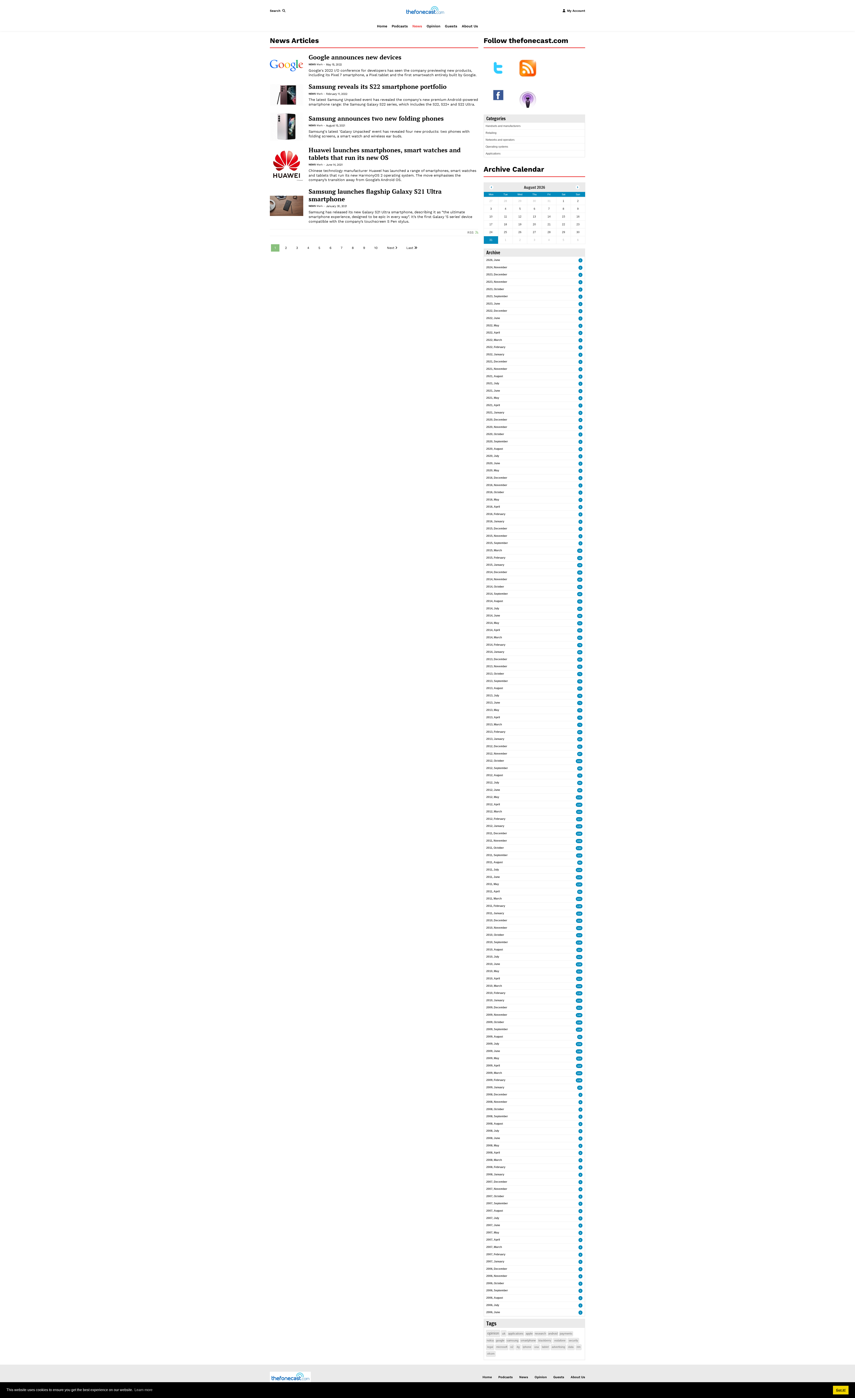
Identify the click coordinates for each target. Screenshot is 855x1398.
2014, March (494, 637)
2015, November (496, 535)
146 (579, 1015)
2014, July (492, 608)
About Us (470, 26)
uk (503, 1333)
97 (579, 732)
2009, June (493, 1051)
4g (518, 1347)
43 (579, 609)
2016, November (496, 485)
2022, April (493, 332)
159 (579, 1044)
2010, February (495, 993)
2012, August (494, 775)
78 (579, 645)
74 (579, 717)
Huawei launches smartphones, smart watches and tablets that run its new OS (385, 153)
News (417, 26)
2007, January (495, 1261)
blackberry (544, 1340)
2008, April (493, 1152)
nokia (490, 1340)
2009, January (495, 1087)
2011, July (492, 869)
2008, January (495, 1174)
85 (579, 652)
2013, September (497, 681)
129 (579, 826)
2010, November (496, 927)
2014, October (495, 586)
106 (579, 833)
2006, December (496, 1268)
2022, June (493, 318)
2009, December (496, 1007)
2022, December (496, 310)
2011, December (496, 833)
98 (579, 768)
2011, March (494, 898)
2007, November (496, 1188)
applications (515, 1333)
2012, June (493, 790)
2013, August (494, 688)
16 (579, 550)
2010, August (494, 949)
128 (579, 964)
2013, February (495, 731)
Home (382, 26)
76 (579, 681)
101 (579, 899)
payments (566, 1333)
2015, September (497, 543)
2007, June (493, 1225)
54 (579, 587)
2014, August (494, 601)
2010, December (496, 920)
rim (578, 1347)
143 (579, 1000)
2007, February (495, 1254)
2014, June (493, 615)
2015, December (496, 528)
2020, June (493, 463)
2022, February (495, 347)
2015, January (495, 564)
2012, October (495, 760)
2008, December (496, 1094)
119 (579, 855)
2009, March (494, 1072)
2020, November (496, 427)
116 (579, 913)
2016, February (495, 514)
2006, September (497, 1290)
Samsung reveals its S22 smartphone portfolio (378, 86)
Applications (493, 153)
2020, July (492, 456)
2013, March (494, 724)
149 (579, 1022)
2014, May (492, 623)
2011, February (495, 906)
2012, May (492, 797)
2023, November (496, 281)
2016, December (496, 477)
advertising (558, 1347)
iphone (527, 1347)
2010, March (494, 985)
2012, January (495, 826)
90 (579, 862)
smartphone (528, 1340)
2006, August (494, 1297)
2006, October (495, 1283)
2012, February (495, 818)
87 (579, 754)
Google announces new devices (355, 57)
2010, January (495, 1000)
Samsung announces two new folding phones (376, 118)
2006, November (496, 1276)
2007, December (496, 1181)
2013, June (493, 702)
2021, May (492, 397)
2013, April (493, 717)
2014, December (496, 572)
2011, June (493, 877)
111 (579, 950)
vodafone (560, 1340)
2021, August (494, 376)
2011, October (495, 847)
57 (579, 688)
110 (579, 812)
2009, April (493, 1065)
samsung (512, 1340)
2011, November (496, 840)
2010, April (493, 978)
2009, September (497, 1029)
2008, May (492, 1145)
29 (579, 1088)
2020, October (495, 434)
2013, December (496, 659)
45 (579, 579)
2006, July (492, 1305)
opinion (493, 1333)
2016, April (493, 506)
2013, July (492, 695)
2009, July (492, 1043)
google (500, 1340)
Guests (451, 26)
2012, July (492, 782)
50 (579, 616)
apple (529, 1333)
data (571, 1347)
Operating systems (497, 146)
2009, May (492, 1058)
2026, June (493, 260)
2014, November (496, 579)
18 (579, 558)
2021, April (493, 405)
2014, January (495, 651)
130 (579, 848)
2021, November (496, 368)
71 (579, 674)
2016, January (495, 521)
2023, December (496, 274)
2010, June (493, 964)
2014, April (493, 630)
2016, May (492, 499)
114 (579, 971)
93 (579, 1037)
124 (579, 870)
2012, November (496, 753)
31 (579, 601)
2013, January (495, 739)
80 (579, 790)
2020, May (492, 470)
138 (579, 906)
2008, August (494, 1123)
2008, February (495, 1167)
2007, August (494, 1210)
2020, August (494, 448)
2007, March (494, 1247)
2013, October (495, 673)
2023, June (493, 303)
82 (579, 892)
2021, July (492, 383)
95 (579, 739)
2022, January (495, 354)
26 (579, 565)
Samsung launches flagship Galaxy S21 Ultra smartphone (375, 195)
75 (579, 696)
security (573, 1340)
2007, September (497, 1203)
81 (579, 746)
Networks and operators (500, 139)
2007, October (495, 1196)
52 (579, 623)
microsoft (501, 1347)
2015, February (495, 557)
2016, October (495, 492)
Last (409, 248)
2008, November (496, 1101)
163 (579, 1073)
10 (376, 248)
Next (390, 248)
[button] (278, 11)
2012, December (496, 746)
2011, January (495, 913)
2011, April (493, 891)
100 (579, 805)
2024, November (496, 267)
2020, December (496, 419)
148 (579, 1029)
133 (579, 797)
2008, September (497, 1116)
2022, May (492, 325)
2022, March (494, 340)
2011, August (494, 862)
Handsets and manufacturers (503, 126)
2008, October (495, 1109)
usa (536, 1347)
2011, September (497, 855)
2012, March (494, 811)
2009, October (495, 1022)
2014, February (495, 644)
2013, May (492, 710)
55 (579, 630)
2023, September (497, 296)
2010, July (492, 956)
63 (579, 638)
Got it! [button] (841, 1390)
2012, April (493, 804)
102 (579, 761)
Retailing (491, 132)
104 (579, 986)
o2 (511, 1347)
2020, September (497, 441)
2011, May (492, 884)
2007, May (492, 1232)
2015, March (494, 550)
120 (579, 877)
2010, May (492, 971)
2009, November (496, 1014)
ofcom (491, 1353)
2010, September (497, 942)
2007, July (492, 1218)
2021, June (493, 390)
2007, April (493, 1239)
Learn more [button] (143, 1390)
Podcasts (400, 26)
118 (579, 921)
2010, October (495, 934)
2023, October (495, 289)
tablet (545, 1347)
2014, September (497, 593)
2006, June (493, 1312)
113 (579, 819)
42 (579, 594)
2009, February (495, 1080)
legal (490, 1347)
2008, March (494, 1160)
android (553, 1333)
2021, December (496, 361)
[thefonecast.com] (425, 10)
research (540, 1333)
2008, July (492, 1130)
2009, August (494, 1036)
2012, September (497, 768)
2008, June (493, 1138)
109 (579, 841)
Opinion (433, 26)
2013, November (496, 666)
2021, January (495, 412)
